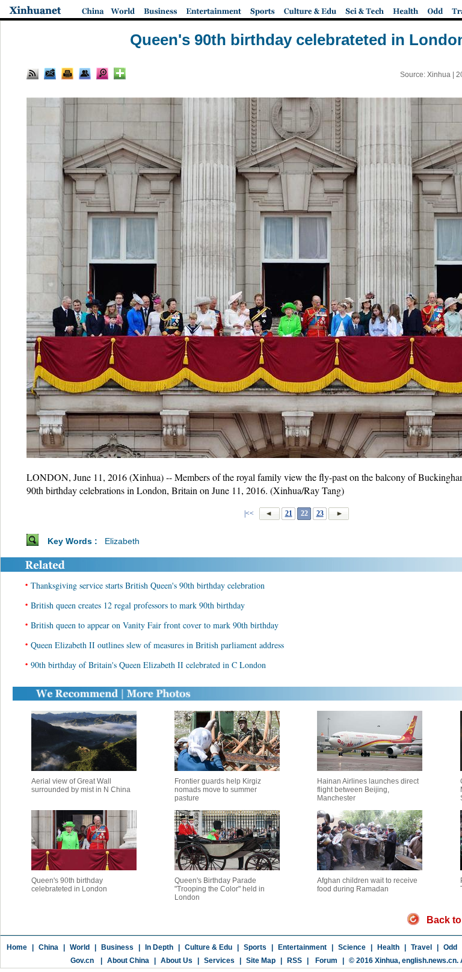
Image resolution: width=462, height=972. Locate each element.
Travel (421, 947)
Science (352, 947)
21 (288, 513)
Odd (450, 947)
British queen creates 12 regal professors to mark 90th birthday (138, 605)
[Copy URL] (85, 73)
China (48, 947)
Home (17, 947)
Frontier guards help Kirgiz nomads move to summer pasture (217, 789)
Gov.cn (82, 960)
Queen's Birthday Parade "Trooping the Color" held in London (219, 889)
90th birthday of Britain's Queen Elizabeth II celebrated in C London (148, 664)
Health (388, 947)
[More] (120, 73)
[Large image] (102, 73)
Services (219, 960)
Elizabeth (122, 541)
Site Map (261, 960)
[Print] (67, 73)
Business (117, 947)
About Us (176, 960)
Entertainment (302, 947)
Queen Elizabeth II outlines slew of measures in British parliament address (157, 645)
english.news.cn (429, 960)
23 (320, 513)
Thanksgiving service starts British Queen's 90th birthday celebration (148, 585)
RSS (294, 960)
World (80, 947)
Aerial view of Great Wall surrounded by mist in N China (81, 785)
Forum (325, 960)
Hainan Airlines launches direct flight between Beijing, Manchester (368, 789)
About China (128, 960)
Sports (255, 947)
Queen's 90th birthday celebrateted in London (69, 884)
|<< (249, 513)
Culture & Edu (208, 947)
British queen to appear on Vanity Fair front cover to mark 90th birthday (155, 625)
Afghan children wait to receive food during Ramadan (367, 884)
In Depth (159, 947)
